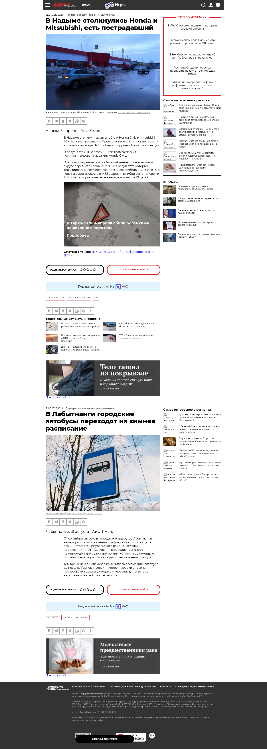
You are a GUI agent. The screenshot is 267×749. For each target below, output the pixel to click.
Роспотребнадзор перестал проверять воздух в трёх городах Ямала (192, 70)
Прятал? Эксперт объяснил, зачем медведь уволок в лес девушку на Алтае (198, 144)
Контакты (165, 687)
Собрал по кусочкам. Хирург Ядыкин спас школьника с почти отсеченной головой (200, 108)
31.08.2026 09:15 (54, 408)
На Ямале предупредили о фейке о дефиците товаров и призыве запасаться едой (192, 85)
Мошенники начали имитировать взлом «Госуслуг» (197, 223)
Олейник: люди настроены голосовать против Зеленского (196, 187)
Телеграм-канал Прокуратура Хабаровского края (74, 513)
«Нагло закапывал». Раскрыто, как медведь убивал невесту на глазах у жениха (199, 477)
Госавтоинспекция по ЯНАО (134, 112)
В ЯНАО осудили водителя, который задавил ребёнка (192, 27)
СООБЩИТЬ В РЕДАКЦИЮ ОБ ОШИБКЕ (195, 687)
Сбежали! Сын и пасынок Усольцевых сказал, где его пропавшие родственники (200, 429)
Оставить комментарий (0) (134, 270)
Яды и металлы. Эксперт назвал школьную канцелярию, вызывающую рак (197, 167)
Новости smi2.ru (58, 397)
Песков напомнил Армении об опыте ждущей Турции (199, 235)
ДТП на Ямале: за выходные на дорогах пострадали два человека (80, 348)
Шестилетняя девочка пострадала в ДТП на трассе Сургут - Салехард (80, 338)
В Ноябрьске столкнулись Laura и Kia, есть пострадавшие (138, 325)
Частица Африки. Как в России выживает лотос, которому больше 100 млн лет (199, 120)
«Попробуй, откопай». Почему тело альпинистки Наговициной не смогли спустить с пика (199, 132)
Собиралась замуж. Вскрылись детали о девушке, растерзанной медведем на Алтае (197, 156)
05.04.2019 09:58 (55, 14)
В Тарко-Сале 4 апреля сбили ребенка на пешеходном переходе (108, 225)
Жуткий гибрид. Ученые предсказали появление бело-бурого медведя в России (200, 465)
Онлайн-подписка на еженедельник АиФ (132, 687)
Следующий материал (105, 739)
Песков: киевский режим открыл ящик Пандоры (196, 211)
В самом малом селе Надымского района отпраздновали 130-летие (192, 42)
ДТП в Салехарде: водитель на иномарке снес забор (136, 336)
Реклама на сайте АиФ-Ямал (88, 687)
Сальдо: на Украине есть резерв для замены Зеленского (198, 199)
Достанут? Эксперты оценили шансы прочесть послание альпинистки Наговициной (200, 417)
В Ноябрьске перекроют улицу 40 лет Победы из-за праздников (192, 56)
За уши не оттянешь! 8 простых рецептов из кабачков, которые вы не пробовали (200, 441)
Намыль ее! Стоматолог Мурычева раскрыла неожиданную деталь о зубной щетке (198, 453)
